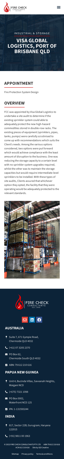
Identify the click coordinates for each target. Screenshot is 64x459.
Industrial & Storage (32, 33)
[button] (58, 7)
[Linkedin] (32, 320)
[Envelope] (25, 320)
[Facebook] (39, 320)
